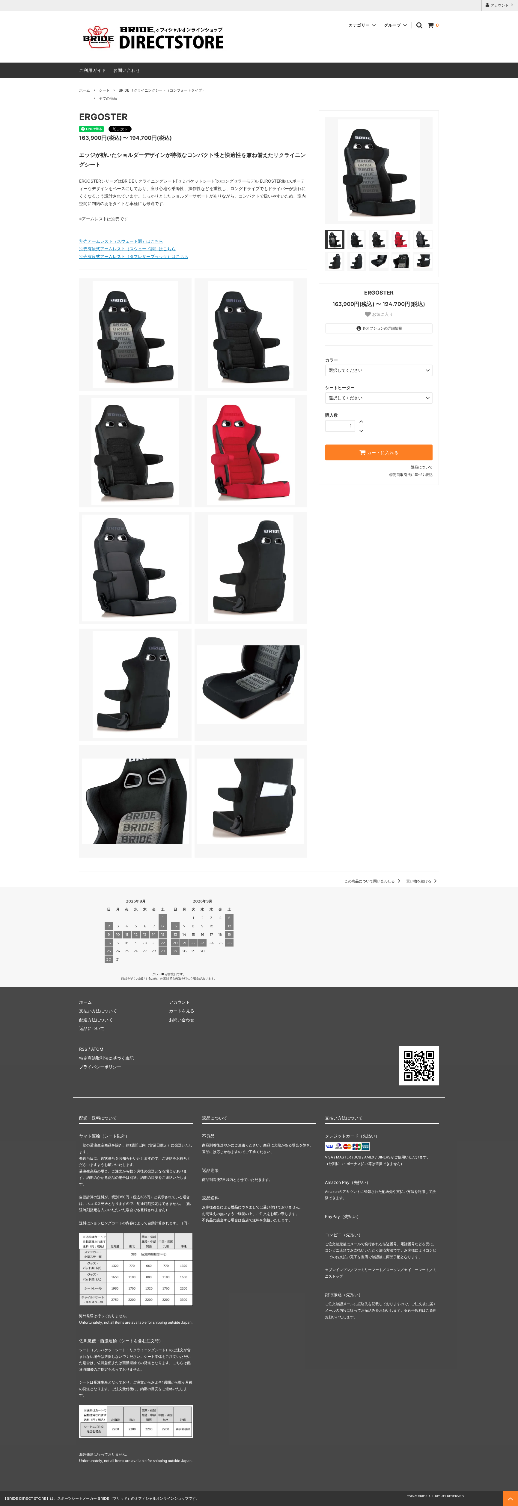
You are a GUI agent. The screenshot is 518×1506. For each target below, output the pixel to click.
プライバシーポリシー (100, 1066)
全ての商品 (108, 98)
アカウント (500, 5)
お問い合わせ (126, 70)
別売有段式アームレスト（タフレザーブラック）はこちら (133, 256)
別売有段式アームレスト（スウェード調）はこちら (127, 248)
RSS (83, 1049)
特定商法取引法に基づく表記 (106, 1058)
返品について (422, 467)
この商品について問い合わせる (370, 881)
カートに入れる (382, 452)
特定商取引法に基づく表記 (411, 474)
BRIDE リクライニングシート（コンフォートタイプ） (162, 90)
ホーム (84, 90)
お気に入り (382, 314)
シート (104, 90)
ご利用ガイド (92, 70)
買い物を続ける (419, 881)
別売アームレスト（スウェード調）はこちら (121, 241)
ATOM (97, 1049)
